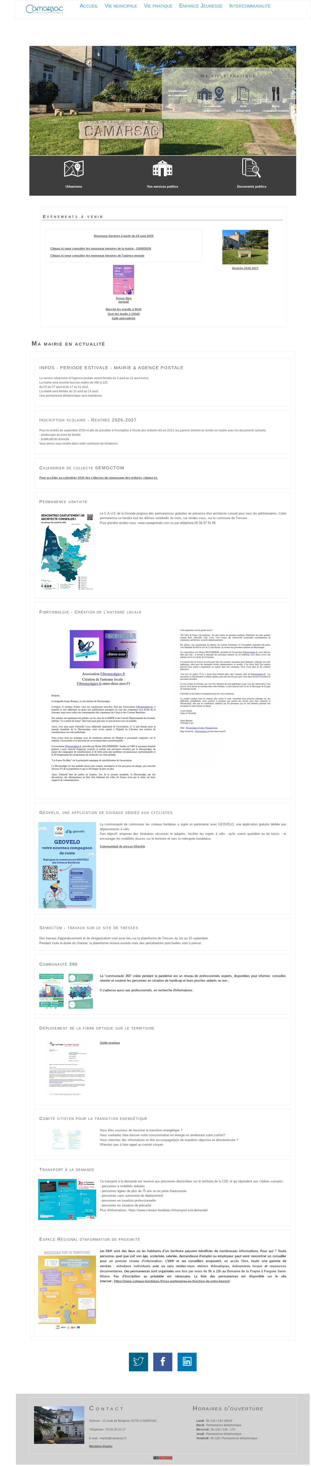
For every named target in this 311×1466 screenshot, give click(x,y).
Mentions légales (100, 1446)
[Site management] (163, 1458)
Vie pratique (158, 5)
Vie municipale (121, 5)
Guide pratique (110, 1043)
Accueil (89, 5)
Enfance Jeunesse (201, 5)
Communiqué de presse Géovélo (122, 846)
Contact (107, 1408)
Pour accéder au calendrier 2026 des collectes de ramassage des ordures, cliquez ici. (98, 478)
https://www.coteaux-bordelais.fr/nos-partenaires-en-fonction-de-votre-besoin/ (172, 1281)
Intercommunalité (250, 5)
